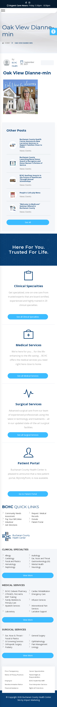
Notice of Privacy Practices (14, 675)
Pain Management (39, 644)
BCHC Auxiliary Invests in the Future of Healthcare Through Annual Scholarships (31, 178)
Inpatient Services (12, 605)
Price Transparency (12, 671)
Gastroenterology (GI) (41, 561)
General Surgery (38, 635)
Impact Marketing (32, 700)
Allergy (8, 555)
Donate (35, 519)
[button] (53, 31)
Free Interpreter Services (38, 684)
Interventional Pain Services (40, 607)
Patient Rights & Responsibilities (35, 676)
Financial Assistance (11, 688)
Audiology (36, 555)
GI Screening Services (14, 641)
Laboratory (10, 611)
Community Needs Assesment (13, 515)
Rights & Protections (36, 688)
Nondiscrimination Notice (14, 684)
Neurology (36, 567)
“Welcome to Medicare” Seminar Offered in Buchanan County (30, 206)
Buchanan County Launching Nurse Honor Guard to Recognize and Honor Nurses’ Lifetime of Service (31, 161)
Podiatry (8, 647)
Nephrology (10, 567)
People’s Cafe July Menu (30, 193)
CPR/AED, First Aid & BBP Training (14, 595)
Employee (8, 681)
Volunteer (9, 522)
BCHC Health (15, 64)
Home (7, 43)
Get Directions (11, 525)
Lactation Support (39, 611)
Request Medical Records (39, 515)
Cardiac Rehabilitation (41, 591)
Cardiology (9, 558)
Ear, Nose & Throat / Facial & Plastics (14, 637)
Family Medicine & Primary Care (13, 601)
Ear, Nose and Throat (41, 558)
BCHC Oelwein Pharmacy (16, 591)
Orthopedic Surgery (13, 644)
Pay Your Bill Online (13, 519)
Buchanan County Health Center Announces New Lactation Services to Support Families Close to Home (31, 143)
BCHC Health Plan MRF (37, 681)
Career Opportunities (36, 671)
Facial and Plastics (12, 561)
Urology (35, 647)
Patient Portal (37, 522)
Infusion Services (39, 600)
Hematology (10, 564)
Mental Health (37, 564)
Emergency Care (39, 594)
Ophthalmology (38, 641)
